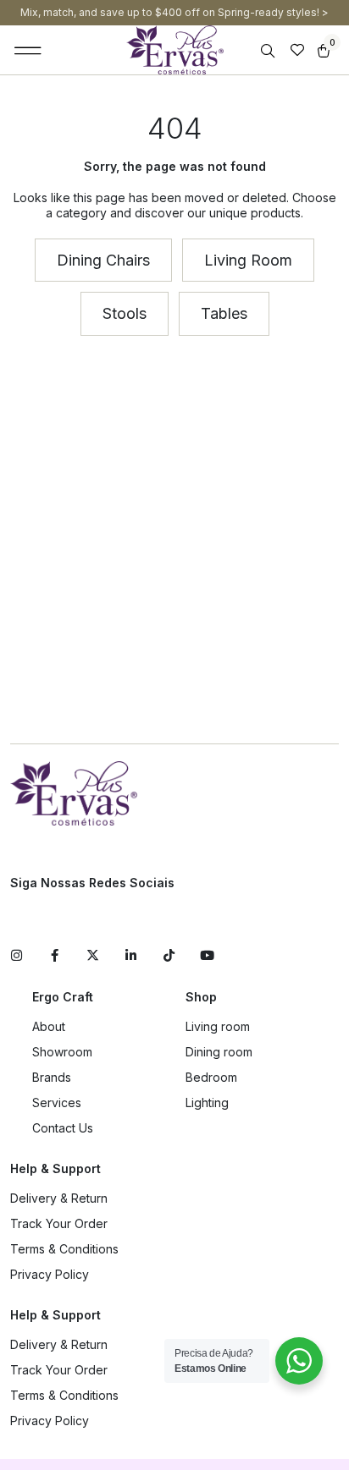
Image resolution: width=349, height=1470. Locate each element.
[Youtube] (207, 955)
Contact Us (62, 1128)
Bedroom (211, 1077)
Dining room (219, 1052)
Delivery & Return (59, 1198)
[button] (28, 49)
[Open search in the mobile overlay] (269, 51)
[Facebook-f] (54, 955)
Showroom (62, 1052)
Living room (218, 1026)
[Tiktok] (169, 955)
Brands (51, 1077)
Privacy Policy (49, 1274)
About (48, 1026)
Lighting (207, 1102)
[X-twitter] (92, 955)
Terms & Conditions (64, 1249)
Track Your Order (59, 1223)
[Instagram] (16, 955)
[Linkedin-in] (131, 955)
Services (56, 1102)
